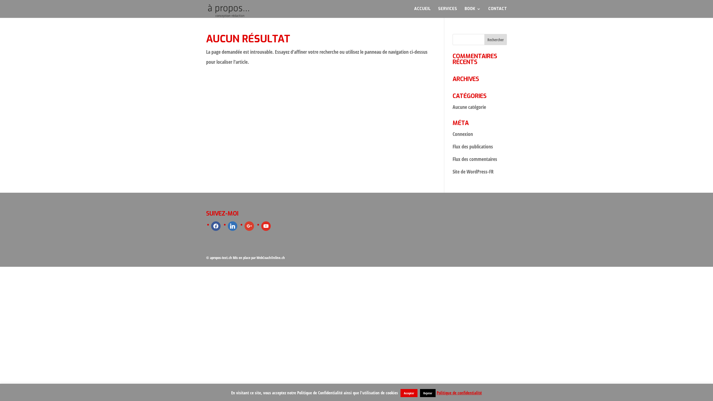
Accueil (422, 9)
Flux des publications (473, 146)
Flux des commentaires (475, 159)
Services (447, 9)
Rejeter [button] (427, 393)
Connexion (463, 134)
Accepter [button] (409, 393)
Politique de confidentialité (459, 392)
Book (470, 9)
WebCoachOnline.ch (271, 257)
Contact (497, 9)
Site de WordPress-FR (473, 171)
